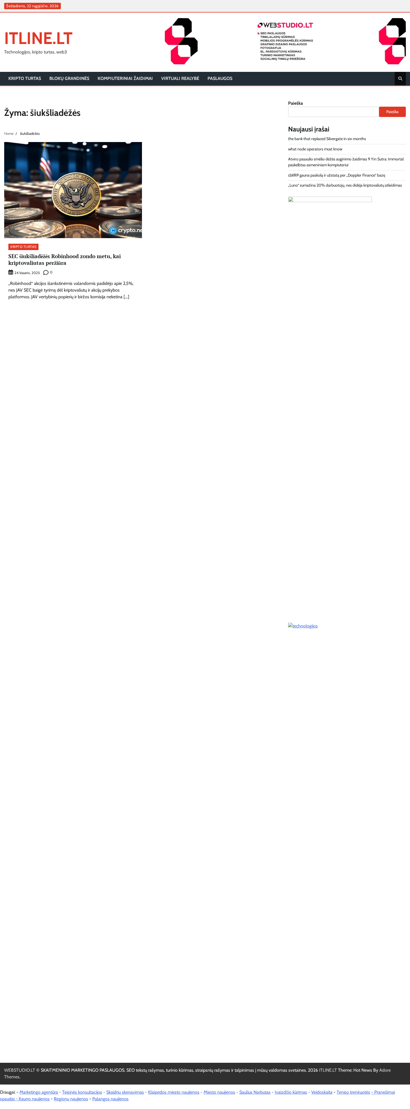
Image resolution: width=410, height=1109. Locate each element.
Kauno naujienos (34, 1098)
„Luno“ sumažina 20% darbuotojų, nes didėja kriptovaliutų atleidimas (345, 185)
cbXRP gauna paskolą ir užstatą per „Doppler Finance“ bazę (336, 175)
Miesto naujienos (219, 1092)
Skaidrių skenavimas (125, 1092)
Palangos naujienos (110, 1098)
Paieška (295, 103)
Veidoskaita (321, 1092)
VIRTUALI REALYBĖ (180, 78)
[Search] (400, 78)
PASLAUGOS (220, 78)
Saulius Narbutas (255, 1092)
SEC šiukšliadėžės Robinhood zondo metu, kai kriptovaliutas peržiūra (64, 260)
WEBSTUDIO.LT (19, 1070)
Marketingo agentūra (39, 1092)
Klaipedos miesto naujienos (173, 1092)
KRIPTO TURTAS (24, 78)
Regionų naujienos (71, 1098)
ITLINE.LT (38, 38)
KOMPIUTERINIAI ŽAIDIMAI (125, 78)
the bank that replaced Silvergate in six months (327, 138)
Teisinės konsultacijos (82, 1092)
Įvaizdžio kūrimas (291, 1092)
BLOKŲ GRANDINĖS (69, 78)
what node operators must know (315, 149)
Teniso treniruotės (353, 1092)
